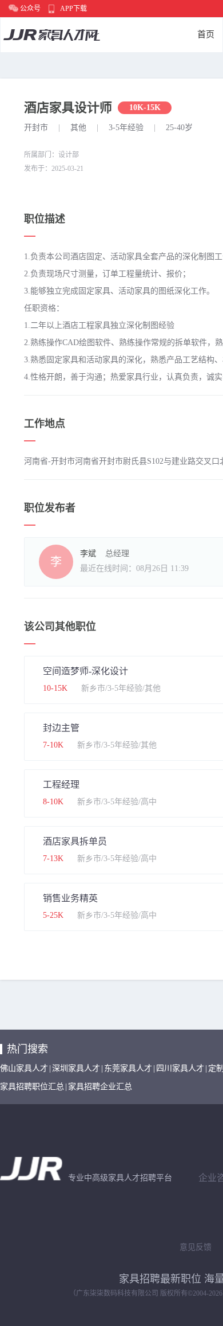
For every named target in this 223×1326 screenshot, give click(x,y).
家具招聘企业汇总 (100, 1086)
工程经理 (61, 784)
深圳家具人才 (76, 1068)
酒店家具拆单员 (75, 841)
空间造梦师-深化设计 (85, 671)
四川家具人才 (180, 1068)
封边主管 (61, 728)
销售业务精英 (70, 898)
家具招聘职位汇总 (32, 1086)
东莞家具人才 (128, 1068)
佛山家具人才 (24, 1068)
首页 (205, 34)
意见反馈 (196, 1247)
